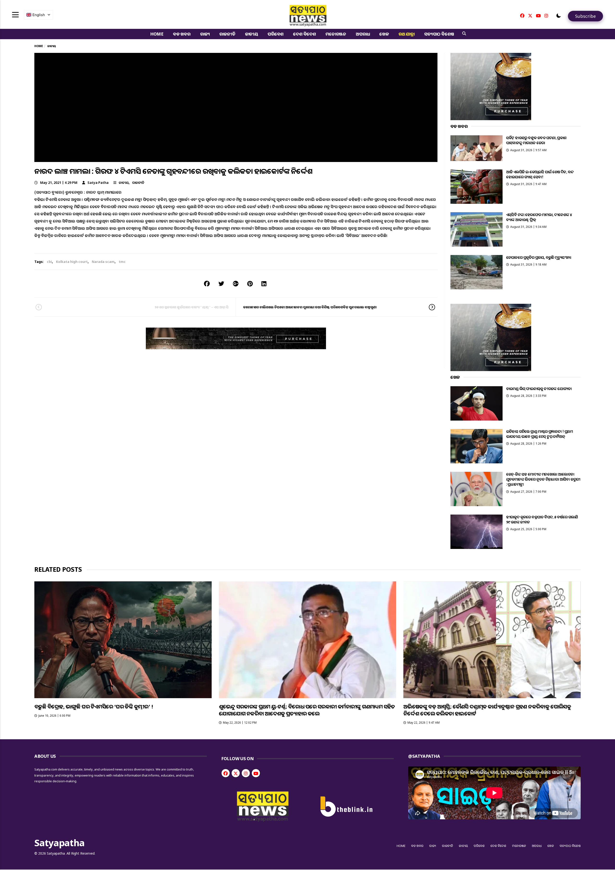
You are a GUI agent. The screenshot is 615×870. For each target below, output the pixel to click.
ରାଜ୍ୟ (205, 34)
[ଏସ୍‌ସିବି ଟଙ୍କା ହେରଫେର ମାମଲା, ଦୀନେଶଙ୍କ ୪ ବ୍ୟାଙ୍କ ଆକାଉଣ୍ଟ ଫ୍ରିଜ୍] (476, 229)
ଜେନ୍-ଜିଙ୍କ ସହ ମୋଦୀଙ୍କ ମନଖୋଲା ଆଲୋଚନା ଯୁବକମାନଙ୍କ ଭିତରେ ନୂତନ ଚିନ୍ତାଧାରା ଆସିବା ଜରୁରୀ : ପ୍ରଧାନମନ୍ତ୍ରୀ (543, 479)
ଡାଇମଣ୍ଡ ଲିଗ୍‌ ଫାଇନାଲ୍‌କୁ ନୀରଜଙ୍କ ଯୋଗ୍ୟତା (539, 388)
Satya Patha (98, 182)
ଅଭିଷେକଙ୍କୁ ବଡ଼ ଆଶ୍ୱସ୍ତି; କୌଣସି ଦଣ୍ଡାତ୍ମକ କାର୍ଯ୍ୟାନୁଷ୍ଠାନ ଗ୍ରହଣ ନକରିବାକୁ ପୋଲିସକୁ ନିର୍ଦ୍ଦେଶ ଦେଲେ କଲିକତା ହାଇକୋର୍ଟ (487, 710)
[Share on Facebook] (207, 283)
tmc (122, 261)
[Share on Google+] (235, 283)
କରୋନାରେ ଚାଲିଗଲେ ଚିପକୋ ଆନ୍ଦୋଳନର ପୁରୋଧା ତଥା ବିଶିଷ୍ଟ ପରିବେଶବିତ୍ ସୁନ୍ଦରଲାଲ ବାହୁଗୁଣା (309, 307)
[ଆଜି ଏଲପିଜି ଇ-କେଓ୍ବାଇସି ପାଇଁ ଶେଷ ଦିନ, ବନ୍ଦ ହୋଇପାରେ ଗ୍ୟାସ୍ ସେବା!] (476, 186)
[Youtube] (538, 16)
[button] (558, 15)
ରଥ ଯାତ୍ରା (407, 34)
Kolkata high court (72, 261)
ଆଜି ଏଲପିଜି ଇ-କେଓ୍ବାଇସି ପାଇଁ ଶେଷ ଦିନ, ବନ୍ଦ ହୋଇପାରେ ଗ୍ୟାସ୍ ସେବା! (540, 174)
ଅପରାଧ (363, 34)
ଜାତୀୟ (251, 34)
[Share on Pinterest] (250, 283)
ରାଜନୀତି (227, 34)
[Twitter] (530, 16)
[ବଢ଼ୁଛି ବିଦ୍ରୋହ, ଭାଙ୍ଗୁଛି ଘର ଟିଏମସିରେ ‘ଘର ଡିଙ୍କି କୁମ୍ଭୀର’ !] (123, 639)
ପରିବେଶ (275, 34)
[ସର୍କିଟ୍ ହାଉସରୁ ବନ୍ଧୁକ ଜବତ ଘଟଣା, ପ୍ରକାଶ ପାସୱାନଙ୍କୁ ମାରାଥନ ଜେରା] (476, 148)
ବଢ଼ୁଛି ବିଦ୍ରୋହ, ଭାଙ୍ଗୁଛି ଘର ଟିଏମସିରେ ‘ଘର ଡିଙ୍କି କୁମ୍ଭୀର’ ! (93, 706)
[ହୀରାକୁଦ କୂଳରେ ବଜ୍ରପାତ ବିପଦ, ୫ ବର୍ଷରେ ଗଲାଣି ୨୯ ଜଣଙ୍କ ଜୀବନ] (476, 532)
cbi (49, 261)
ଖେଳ (384, 34)
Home (156, 34)
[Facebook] (522, 16)
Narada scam (103, 261)
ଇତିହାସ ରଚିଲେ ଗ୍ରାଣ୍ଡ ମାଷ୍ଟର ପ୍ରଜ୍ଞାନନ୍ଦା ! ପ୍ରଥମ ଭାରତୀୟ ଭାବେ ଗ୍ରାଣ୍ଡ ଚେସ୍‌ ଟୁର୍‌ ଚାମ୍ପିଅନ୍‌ (539, 434)
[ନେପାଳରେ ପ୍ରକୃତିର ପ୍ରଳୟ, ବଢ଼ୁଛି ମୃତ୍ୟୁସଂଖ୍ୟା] (476, 272)
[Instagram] (546, 16)
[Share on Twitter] (221, 283)
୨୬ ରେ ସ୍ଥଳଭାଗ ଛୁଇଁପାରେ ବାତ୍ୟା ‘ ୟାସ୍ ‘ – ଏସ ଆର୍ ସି (191, 307)
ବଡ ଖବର (182, 34)
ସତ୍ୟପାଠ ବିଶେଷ (439, 34)
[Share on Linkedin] (264, 283)
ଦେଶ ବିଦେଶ (304, 34)
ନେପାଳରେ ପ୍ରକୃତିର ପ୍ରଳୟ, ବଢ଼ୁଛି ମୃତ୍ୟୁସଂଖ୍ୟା (538, 257)
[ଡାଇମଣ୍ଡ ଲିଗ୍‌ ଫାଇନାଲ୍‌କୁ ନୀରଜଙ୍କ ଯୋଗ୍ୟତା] (476, 403)
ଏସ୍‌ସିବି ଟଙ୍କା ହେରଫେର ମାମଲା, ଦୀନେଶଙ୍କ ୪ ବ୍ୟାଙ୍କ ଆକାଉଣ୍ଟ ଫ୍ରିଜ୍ (539, 217)
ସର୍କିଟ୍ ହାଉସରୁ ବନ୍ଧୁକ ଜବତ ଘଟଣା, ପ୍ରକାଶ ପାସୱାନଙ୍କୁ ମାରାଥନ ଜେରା (536, 140)
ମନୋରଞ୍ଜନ (336, 34)
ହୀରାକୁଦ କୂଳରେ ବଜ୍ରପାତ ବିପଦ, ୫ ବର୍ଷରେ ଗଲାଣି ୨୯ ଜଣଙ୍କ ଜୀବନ (542, 519)
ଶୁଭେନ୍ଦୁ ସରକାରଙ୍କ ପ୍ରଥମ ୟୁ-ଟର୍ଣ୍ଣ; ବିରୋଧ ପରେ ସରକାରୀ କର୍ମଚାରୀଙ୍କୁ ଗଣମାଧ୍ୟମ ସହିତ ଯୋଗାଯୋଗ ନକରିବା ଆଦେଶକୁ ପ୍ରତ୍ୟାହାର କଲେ (307, 710)
